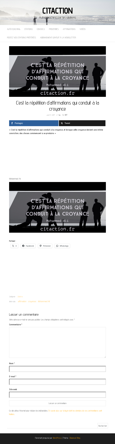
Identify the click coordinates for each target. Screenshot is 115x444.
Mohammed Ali (44, 301)
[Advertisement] (57, 156)
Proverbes (54, 29)
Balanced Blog (75, 438)
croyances (32, 301)
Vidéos (83, 29)
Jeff (66, 115)
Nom (12, 363)
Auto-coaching (13, 29)
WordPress (57, 438)
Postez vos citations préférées (21, 37)
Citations (28, 29)
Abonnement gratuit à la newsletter (58, 37)
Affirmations (69, 29)
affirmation (22, 301)
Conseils (41, 29)
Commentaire (15, 324)
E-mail (12, 376)
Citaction (57, 10)
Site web (13, 389)
